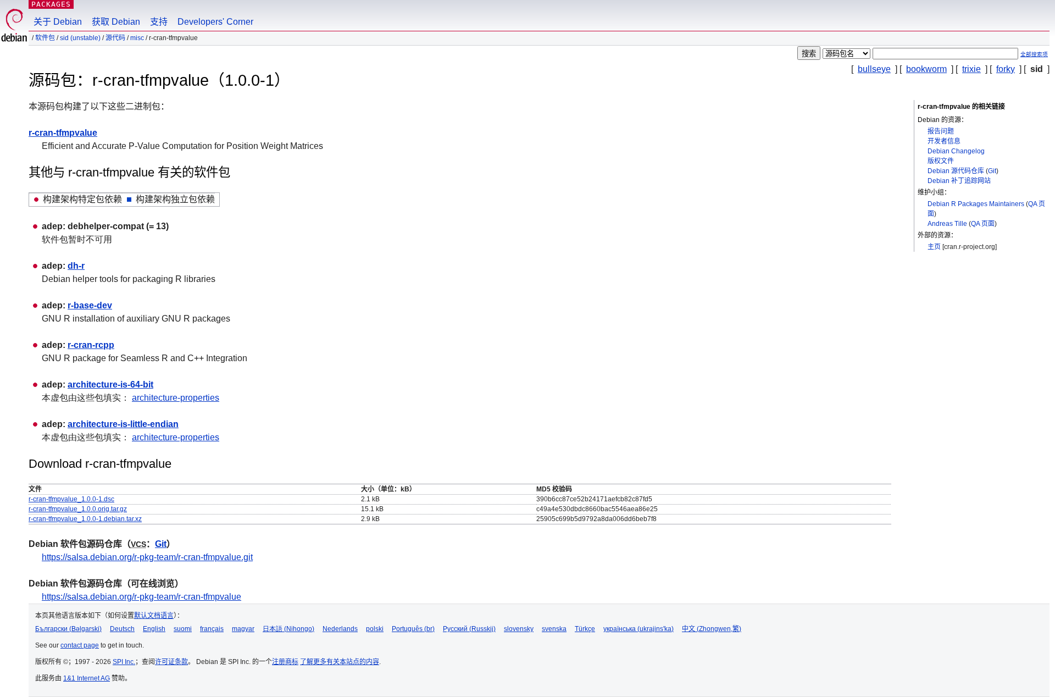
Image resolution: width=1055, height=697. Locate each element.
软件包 (45, 38)
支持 (159, 21)
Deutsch (122, 629)
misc (137, 38)
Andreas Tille (947, 224)
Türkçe (585, 629)
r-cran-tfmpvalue (63, 132)
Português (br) (413, 629)
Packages (51, 4)
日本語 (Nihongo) (288, 629)
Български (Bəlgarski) (68, 629)
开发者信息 (944, 141)
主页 (934, 247)
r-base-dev (90, 305)
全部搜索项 (1034, 54)
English (154, 629)
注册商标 (285, 662)
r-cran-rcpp (91, 345)
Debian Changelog (956, 151)
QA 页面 (983, 224)
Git (992, 171)
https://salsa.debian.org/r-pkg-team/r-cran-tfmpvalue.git (147, 557)
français (212, 629)
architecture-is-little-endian (123, 424)
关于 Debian (58, 21)
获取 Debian (116, 21)
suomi (183, 629)
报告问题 (941, 131)
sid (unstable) (80, 38)
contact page (79, 645)
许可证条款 (171, 662)
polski (375, 629)
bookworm (926, 69)
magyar (243, 629)
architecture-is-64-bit (110, 384)
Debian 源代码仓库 (956, 171)
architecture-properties (175, 397)
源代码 (115, 38)
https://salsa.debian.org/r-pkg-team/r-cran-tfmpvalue (141, 596)
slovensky (519, 629)
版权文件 (941, 161)
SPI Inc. (124, 662)
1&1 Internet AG (86, 678)
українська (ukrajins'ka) (638, 629)
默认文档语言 (154, 615)
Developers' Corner (215, 21)
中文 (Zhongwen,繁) (711, 629)
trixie (971, 69)
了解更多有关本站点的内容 (339, 662)
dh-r (76, 265)
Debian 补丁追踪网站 (959, 181)
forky (1005, 69)
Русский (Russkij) (469, 629)
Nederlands (340, 629)
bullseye (874, 69)
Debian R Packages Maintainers (976, 204)
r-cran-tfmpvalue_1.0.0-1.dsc (71, 499)
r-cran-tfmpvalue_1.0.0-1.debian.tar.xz (85, 519)
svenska (554, 629)
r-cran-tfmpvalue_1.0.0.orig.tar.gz (78, 509)
